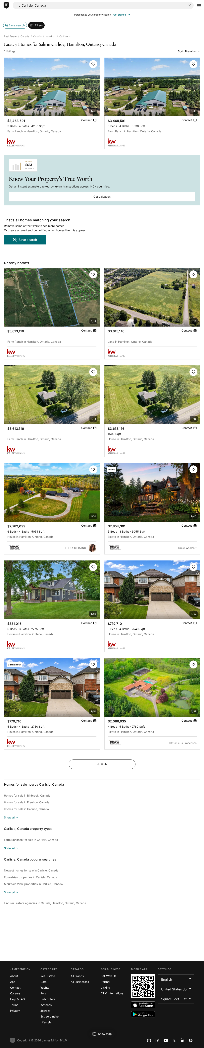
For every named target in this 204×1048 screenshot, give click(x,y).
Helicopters (47, 999)
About (14, 976)
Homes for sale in (27, 795)
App (13, 981)
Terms (14, 1005)
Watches (46, 1005)
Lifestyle (45, 1022)
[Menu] (199, 5)
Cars (43, 981)
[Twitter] (174, 1040)
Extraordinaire (49, 1016)
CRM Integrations (112, 993)
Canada (25, 36)
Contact (15, 987)
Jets (43, 993)
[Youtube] (166, 1040)
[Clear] (190, 5)
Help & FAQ (17, 999)
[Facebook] (157, 1040)
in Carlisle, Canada (30, 877)
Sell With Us (108, 976)
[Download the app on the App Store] (143, 1004)
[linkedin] (182, 1040)
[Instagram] (149, 1040)
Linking (105, 987)
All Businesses (80, 981)
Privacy (15, 1010)
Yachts (44, 987)
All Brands (77, 976)
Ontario (37, 36)
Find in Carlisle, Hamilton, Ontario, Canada (45, 903)
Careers (15, 993)
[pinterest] (191, 1040)
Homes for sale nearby (34, 784)
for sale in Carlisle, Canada (31, 839)
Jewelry (45, 1010)
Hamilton (50, 36)
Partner (105, 981)
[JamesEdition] (6, 5)
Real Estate (10, 36)
